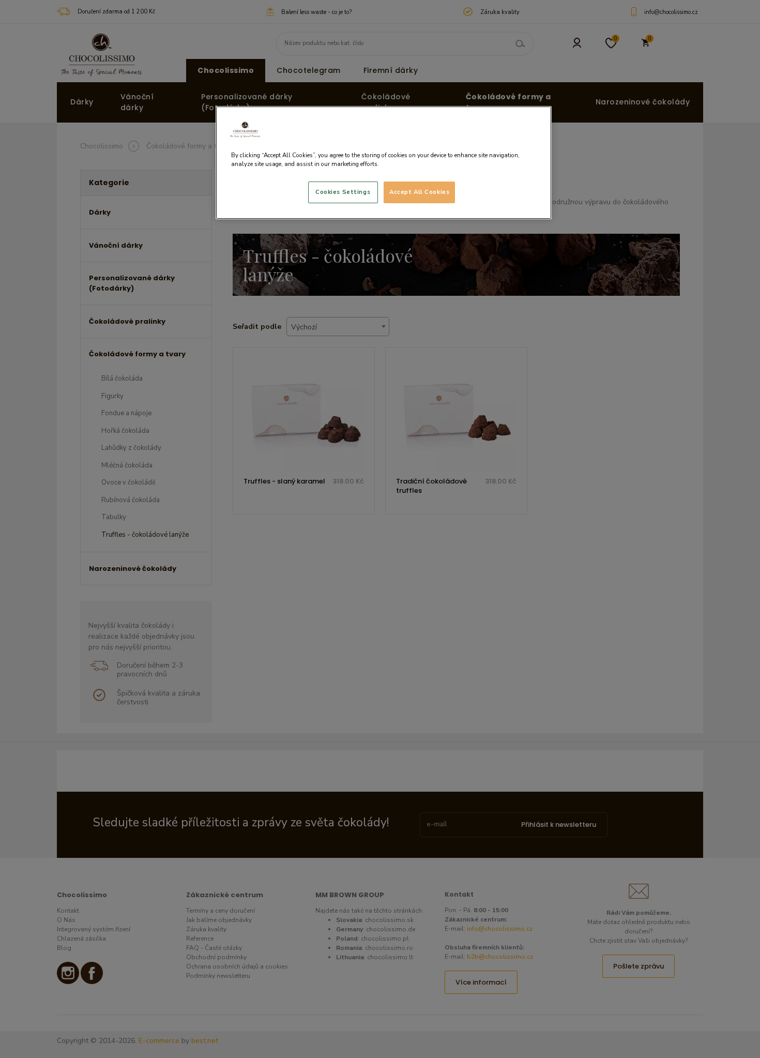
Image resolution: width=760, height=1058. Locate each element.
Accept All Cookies (419, 192)
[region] (384, 162)
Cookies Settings (342, 192)
